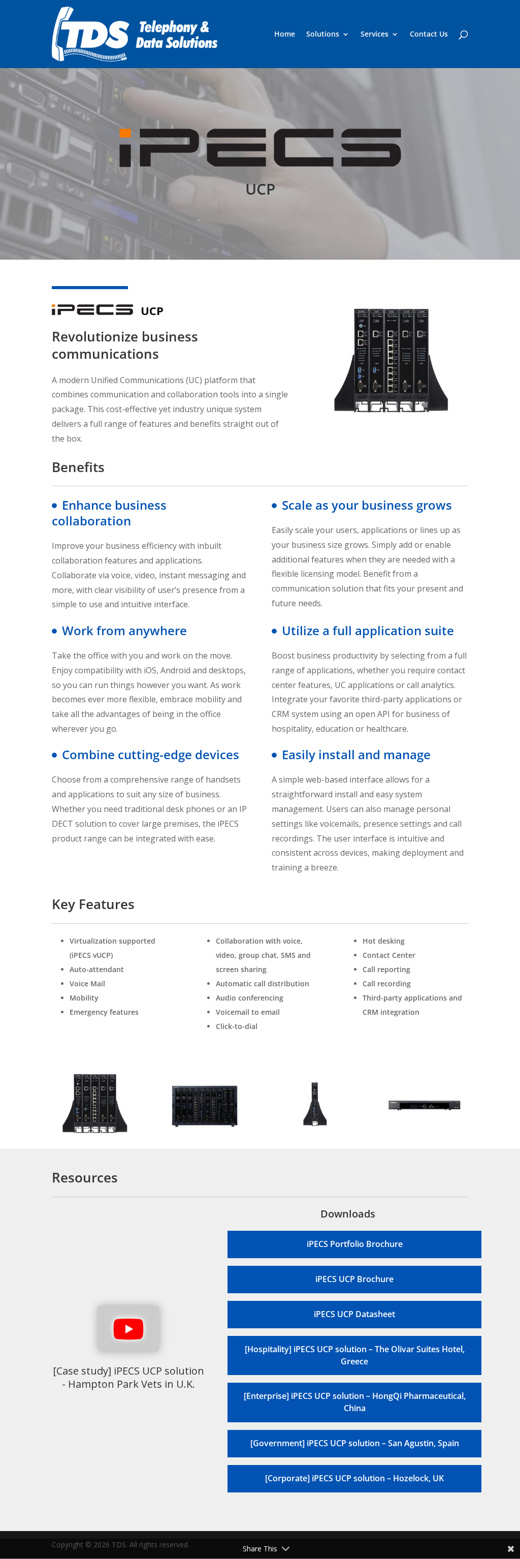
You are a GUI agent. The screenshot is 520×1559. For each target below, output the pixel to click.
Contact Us (429, 34)
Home (284, 34)
